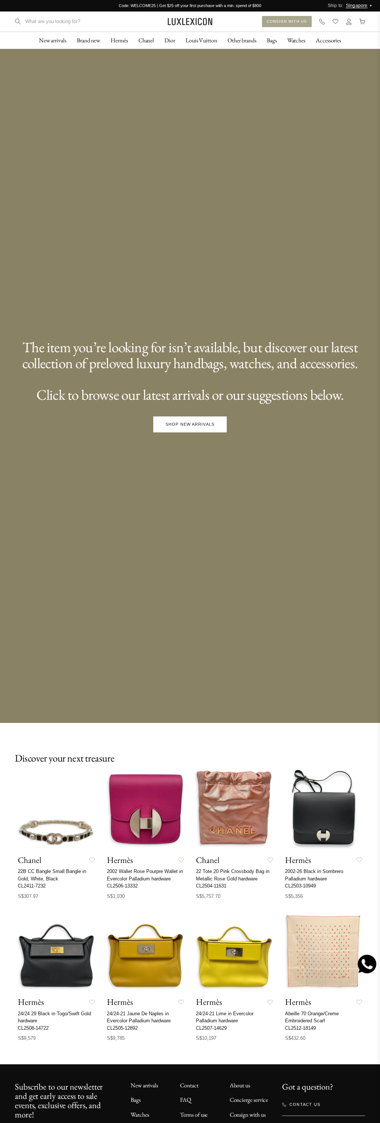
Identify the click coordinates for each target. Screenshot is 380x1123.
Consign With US (287, 21)
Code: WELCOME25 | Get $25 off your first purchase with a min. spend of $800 (190, 5)
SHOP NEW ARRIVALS (190, 424)
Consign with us (248, 1115)
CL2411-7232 (32, 886)
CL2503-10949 (300, 886)
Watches (140, 1115)
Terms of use (193, 1115)
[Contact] (322, 22)
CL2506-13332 (122, 886)
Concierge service (249, 1100)
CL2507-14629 (211, 1028)
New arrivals (144, 1085)
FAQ (185, 1100)
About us (240, 1085)
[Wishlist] (335, 22)
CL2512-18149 (300, 1028)
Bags (136, 1100)
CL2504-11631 (211, 886)
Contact (189, 1085)
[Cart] (362, 22)
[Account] (349, 22)
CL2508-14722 (33, 1028)
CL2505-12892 (122, 1028)
